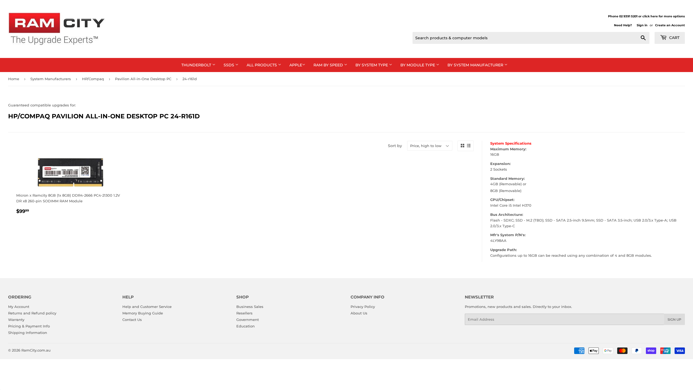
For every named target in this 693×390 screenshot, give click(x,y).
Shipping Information (27, 332)
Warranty (16, 319)
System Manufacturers (50, 79)
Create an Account (670, 25)
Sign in (642, 25)
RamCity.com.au (36, 350)
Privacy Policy (363, 306)
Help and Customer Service (147, 306)
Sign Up (674, 319)
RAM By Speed (328, 65)
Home (13, 79)
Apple (295, 65)
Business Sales (249, 306)
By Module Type (418, 65)
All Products (262, 65)
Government (247, 319)
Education (245, 326)
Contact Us (132, 319)
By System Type (372, 65)
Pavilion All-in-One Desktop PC (143, 79)
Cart (673, 37)
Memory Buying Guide (142, 313)
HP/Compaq (93, 79)
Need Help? (623, 25)
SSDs (229, 65)
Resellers (244, 313)
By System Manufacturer (475, 65)
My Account (18, 306)
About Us (359, 313)
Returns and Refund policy (32, 313)
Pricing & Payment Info (29, 326)
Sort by (395, 145)
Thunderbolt (196, 65)
